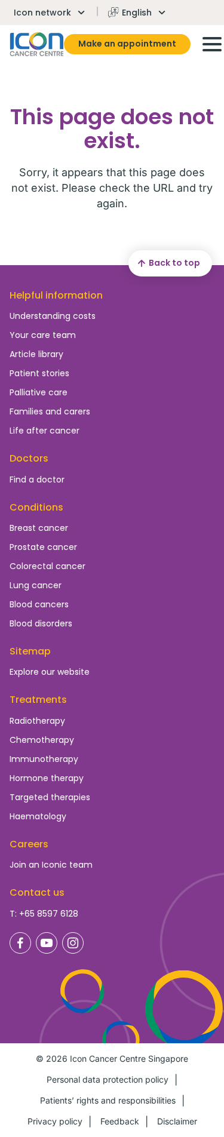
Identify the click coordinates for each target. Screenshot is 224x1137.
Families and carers (50, 411)
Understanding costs (53, 316)
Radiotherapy (37, 721)
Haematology (38, 816)
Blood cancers (39, 604)
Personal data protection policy (107, 1079)
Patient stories (39, 373)
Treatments (38, 699)
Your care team (43, 335)
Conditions (36, 507)
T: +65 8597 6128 (44, 914)
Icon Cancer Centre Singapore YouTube (46, 943)
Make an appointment (127, 44)
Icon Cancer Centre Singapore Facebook (20, 943)
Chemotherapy (42, 740)
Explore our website (50, 672)
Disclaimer (177, 1121)
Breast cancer (39, 528)
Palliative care (38, 392)
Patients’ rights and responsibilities (108, 1100)
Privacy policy (54, 1121)
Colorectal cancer (47, 566)
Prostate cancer (43, 547)
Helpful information (56, 295)
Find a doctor (37, 479)
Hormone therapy (47, 778)
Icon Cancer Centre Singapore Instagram (73, 943)
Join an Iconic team (51, 865)
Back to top (174, 263)
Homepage (37, 44)
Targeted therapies (50, 797)
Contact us (37, 892)
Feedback (119, 1121)
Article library (36, 354)
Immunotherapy (44, 759)
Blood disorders (41, 623)
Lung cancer (36, 585)
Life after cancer (44, 431)
